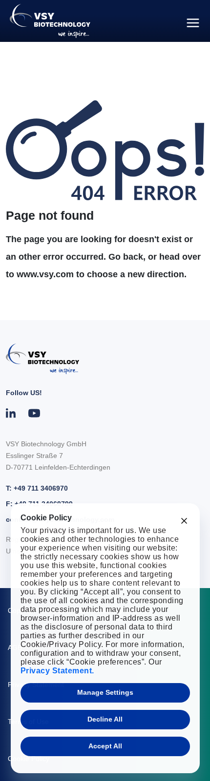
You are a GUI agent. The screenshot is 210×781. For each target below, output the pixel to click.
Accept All (105, 746)
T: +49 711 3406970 (37, 488)
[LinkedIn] (11, 413)
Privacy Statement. (57, 671)
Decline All (105, 719)
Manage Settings (105, 692)
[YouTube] (34, 413)
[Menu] (193, 23)
